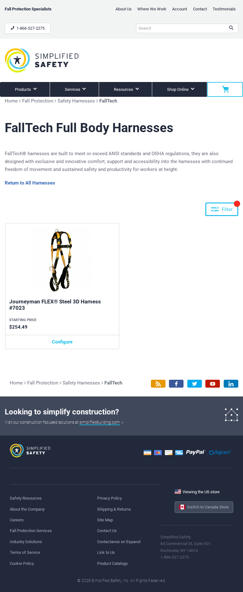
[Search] (231, 28)
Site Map (105, 520)
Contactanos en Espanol (118, 541)
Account (179, 9)
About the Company (27, 509)
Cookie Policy (22, 563)
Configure (62, 342)
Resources (124, 89)
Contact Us (107, 530)
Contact (200, 9)
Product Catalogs (112, 563)
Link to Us (106, 552)
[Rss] (158, 384)
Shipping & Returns (114, 509)
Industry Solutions (26, 541)
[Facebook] (176, 384)
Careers (17, 520)
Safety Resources (26, 498)
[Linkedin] (231, 384)
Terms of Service (25, 552)
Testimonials (224, 9)
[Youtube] (212, 384)
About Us (123, 9)
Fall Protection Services (31, 530)
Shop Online (178, 89)
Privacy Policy (109, 498)
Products (23, 89)
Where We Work (151, 9)
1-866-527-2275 (30, 28)
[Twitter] (194, 384)
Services (73, 89)
